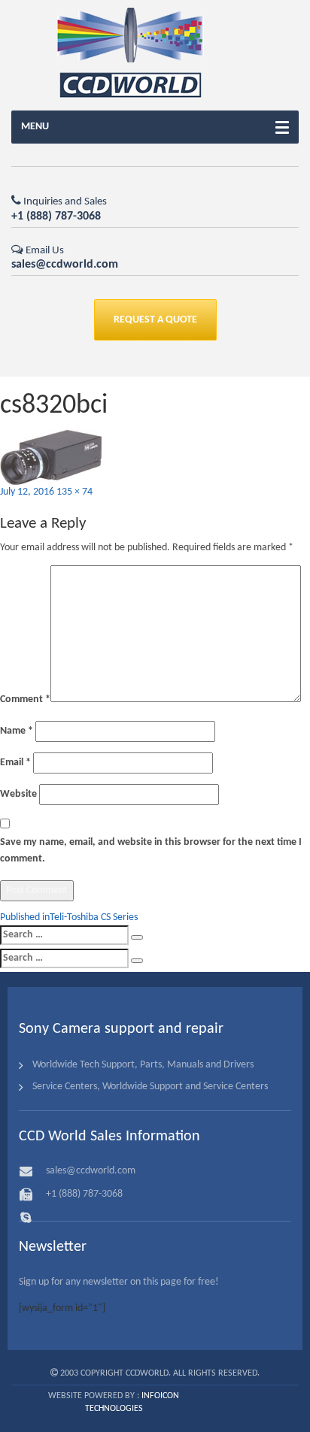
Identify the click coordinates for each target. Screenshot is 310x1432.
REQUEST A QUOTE (155, 319)
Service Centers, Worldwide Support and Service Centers (150, 1086)
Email (15, 762)
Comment (25, 699)
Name (16, 731)
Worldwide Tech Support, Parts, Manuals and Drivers (143, 1064)
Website (18, 794)
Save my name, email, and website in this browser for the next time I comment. (151, 850)
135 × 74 (74, 492)
